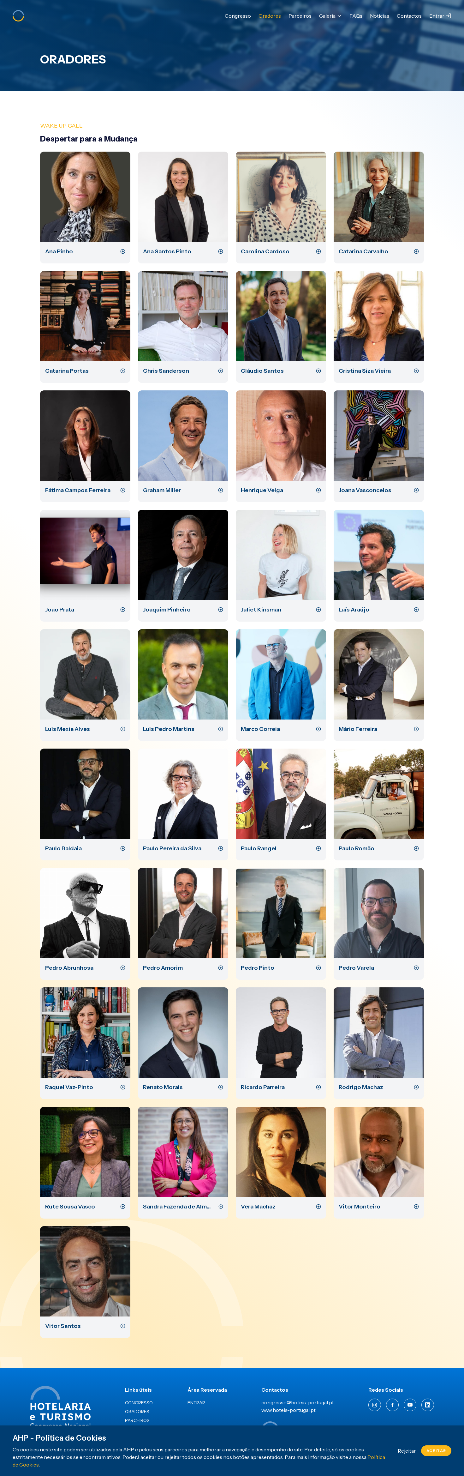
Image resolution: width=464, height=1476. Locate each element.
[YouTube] (410, 1405)
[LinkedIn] (427, 1405)
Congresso (238, 16)
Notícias (379, 16)
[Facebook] (392, 1405)
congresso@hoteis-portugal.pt (297, 1402)
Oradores (270, 16)
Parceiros (300, 16)
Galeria (327, 16)
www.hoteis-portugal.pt (288, 1410)
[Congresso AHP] (18, 15)
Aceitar (436, 1450)
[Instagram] (374, 1405)
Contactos (409, 16)
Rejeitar (407, 1451)
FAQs (355, 16)
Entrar (436, 16)
